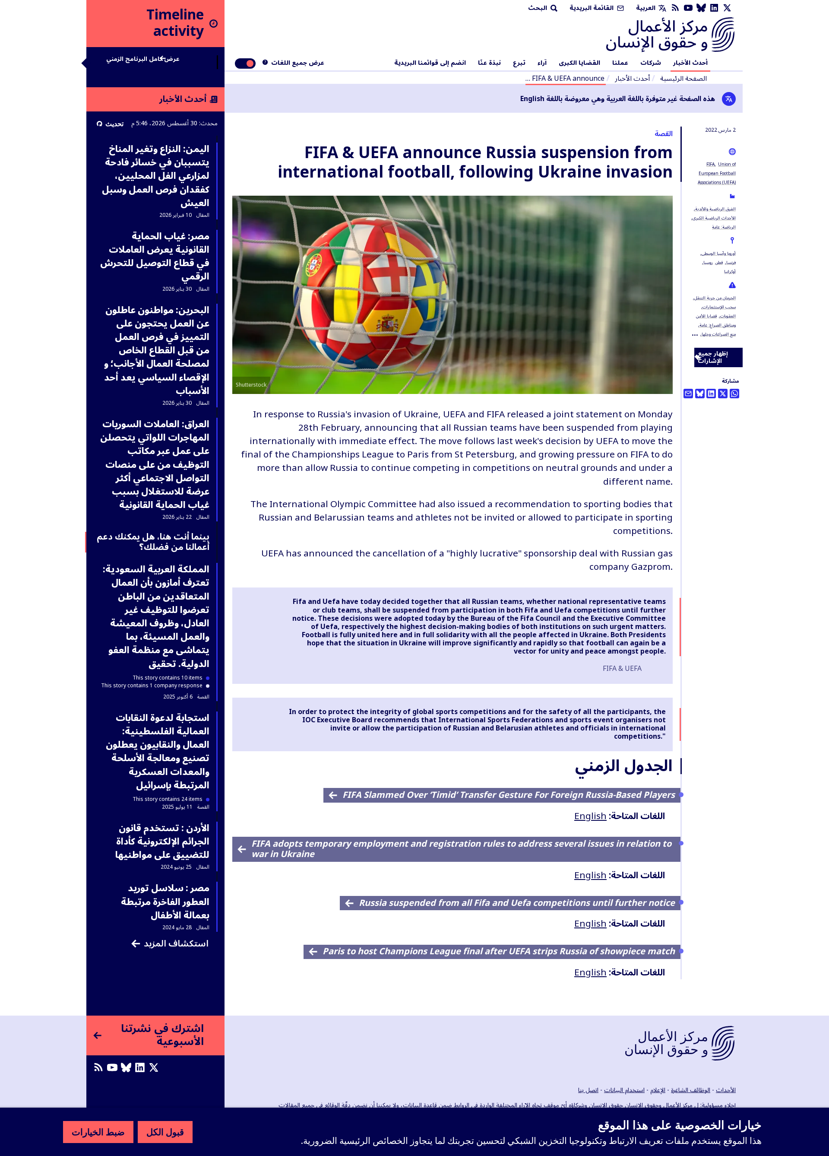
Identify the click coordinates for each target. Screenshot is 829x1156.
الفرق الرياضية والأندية (715, 208)
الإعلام (657, 1090)
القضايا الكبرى (579, 63)
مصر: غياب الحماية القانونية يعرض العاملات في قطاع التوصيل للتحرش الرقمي (154, 256)
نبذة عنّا (489, 63)
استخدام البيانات (624, 1090)
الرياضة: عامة (724, 227)
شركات (650, 63)
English (590, 816)
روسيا (708, 262)
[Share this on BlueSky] (700, 393)
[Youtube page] (688, 8)
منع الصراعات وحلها (719, 334)
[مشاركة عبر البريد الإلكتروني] (688, 393)
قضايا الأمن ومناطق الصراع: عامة (716, 320)
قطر (719, 262)
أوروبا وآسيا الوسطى (719, 253)
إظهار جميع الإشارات (713, 357)
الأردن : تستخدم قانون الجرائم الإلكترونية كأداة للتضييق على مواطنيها (162, 841)
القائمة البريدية (592, 8)
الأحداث (726, 1090)
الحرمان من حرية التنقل (715, 297)
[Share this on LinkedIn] (711, 393)
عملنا (620, 63)
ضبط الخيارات (98, 1132)
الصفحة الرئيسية (683, 78)
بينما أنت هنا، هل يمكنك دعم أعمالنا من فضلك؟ (153, 542)
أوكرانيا (730, 271)
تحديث (114, 123)
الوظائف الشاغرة (690, 1090)
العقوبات (728, 316)
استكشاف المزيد (176, 943)
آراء (542, 63)
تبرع (519, 63)
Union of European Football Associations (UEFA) (717, 173)
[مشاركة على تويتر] (723, 393)
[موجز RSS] (675, 8)
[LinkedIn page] (714, 8)
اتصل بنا (588, 1090)
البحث (538, 8)
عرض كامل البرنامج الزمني (143, 60)
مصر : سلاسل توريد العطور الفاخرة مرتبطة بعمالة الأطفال (165, 901)
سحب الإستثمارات (719, 306)
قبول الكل (165, 1132)
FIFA (710, 164)
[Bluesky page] (701, 8)
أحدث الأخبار (690, 63)
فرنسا (731, 262)
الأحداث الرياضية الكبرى (714, 217)
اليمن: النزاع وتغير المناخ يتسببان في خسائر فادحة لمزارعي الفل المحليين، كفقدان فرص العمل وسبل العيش (155, 176)
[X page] (727, 8)
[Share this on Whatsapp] (734, 393)
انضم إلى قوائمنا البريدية (430, 63)
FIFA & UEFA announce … (564, 78)
